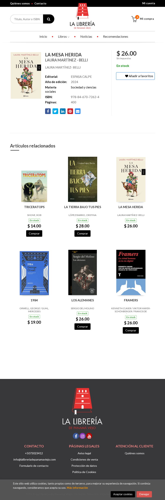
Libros (62, 36)
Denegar (144, 494)
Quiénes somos (20, 3)
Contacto (40, 3)
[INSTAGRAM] (82, 436)
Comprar (34, 233)
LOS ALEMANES (82, 300)
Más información (77, 487)
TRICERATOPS (34, 207)
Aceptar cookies (122, 494)
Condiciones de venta (84, 459)
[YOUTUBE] (89, 436)
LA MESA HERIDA (131, 207)
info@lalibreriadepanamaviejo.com (34, 459)
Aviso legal (84, 453)
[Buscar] (48, 19)
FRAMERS (131, 300)
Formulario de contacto (34, 465)
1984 (34, 300)
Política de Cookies (84, 472)
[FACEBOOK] (76, 436)
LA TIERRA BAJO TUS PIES (82, 207)
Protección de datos (84, 465)
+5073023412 (34, 453)
